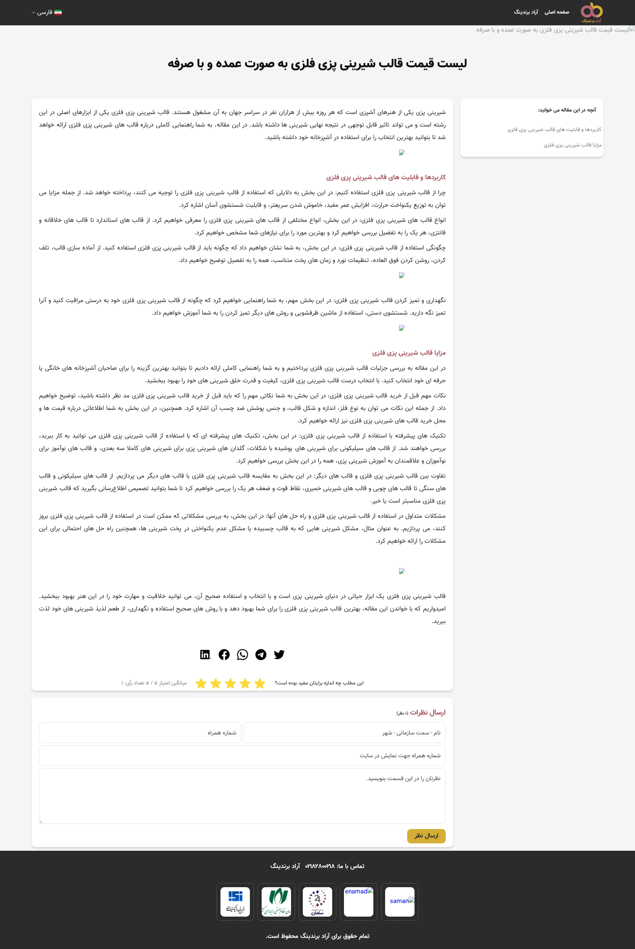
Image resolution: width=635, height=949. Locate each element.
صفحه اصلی (557, 12)
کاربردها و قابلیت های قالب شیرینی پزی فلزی (554, 130)
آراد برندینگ (526, 12)
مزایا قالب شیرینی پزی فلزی (573, 145)
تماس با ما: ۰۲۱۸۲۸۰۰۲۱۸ (335, 866)
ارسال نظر (426, 836)
